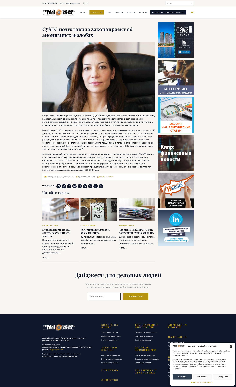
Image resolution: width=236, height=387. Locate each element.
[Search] (191, 3)
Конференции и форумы (145, 355)
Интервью (109, 370)
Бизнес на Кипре (109, 326)
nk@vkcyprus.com (56, 349)
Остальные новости (109, 340)
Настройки (223, 377)
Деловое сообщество (145, 348)
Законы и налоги (106, 177)
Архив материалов (176, 342)
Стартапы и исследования (146, 333)
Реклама (119, 12)
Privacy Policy (196, 382)
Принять (182, 377)
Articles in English (177, 326)
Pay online (142, 12)
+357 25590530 (51, 3)
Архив (109, 12)
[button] (231, 346)
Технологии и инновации (147, 326)
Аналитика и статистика (146, 371)
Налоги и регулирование (111, 359)
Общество (109, 379)
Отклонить (202, 377)
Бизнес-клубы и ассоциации (147, 359)
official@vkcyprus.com (71, 3)
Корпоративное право (110, 355)
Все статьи (96, 12)
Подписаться (135, 296)
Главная (83, 12)
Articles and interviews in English (168, 12)
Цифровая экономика (144, 336)
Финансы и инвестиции (111, 336)
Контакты (130, 12)
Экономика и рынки (109, 333)
